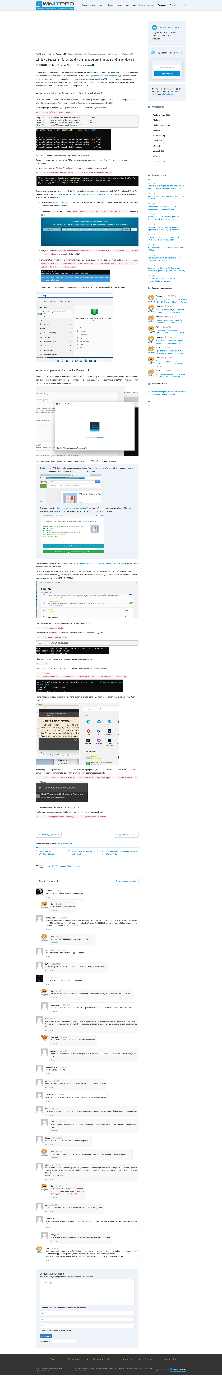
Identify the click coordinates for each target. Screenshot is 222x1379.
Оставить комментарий (126, 881)
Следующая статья (124, 835)
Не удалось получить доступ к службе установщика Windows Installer (164, 238)
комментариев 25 (87, 65)
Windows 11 (61, 54)
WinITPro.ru (40, 54)
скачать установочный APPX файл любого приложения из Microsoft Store (88, 194)
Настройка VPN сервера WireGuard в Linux (49, 852)
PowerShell (157, 141)
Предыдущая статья (50, 835)
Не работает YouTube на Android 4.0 (82, 852)
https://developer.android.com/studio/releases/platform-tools (99, 563)
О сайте (173, 5)
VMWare (156, 156)
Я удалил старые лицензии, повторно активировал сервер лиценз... (169, 363)
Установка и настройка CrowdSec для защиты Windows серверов (163, 279)
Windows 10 (158, 130)
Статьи (148, 1359)
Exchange (162, 5)
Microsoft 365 (158, 151)
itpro (53, 65)
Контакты (127, 1359)
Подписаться (167, 74)
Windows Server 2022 (161, 115)
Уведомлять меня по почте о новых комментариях (64, 1308)
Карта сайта (170, 1359)
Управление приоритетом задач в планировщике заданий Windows (162, 207)
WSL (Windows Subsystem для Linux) (102, 76)
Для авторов (74, 1359)
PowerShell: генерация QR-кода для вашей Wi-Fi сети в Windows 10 (119, 852)
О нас (52, 1359)
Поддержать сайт (101, 1359)
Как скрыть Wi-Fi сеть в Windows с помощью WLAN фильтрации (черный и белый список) (166, 269)
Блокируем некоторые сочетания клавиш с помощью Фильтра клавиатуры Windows (166, 187)
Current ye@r (46, 1341)
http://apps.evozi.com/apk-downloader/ (71, 508)
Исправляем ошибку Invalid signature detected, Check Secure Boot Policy (163, 218)
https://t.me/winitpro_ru (170, 27)
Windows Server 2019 (161, 125)
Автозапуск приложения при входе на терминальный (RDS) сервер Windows (164, 228)
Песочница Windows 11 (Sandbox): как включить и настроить (164, 259)
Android (51, 54)
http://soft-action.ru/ (169, 94)
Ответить (49, 897)
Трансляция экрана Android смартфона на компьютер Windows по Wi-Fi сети (168, 393)
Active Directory (159, 136)
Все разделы (158, 161)
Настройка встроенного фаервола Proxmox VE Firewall (166, 249)
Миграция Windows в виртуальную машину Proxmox (166, 197)
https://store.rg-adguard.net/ (64, 202)
